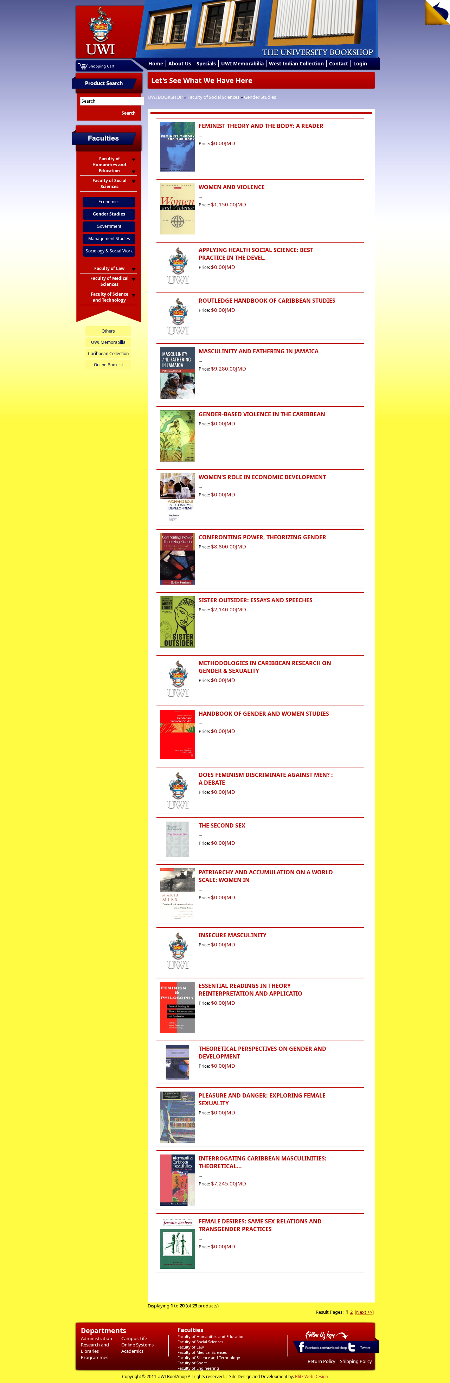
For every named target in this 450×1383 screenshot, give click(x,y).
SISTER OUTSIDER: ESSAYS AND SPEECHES (256, 600)
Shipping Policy (356, 1361)
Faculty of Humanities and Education (211, 1336)
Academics (132, 1351)
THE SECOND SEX (222, 825)
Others (108, 331)
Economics (109, 202)
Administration (96, 1338)
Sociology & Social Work (109, 251)
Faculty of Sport (192, 1362)
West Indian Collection (296, 63)
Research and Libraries (95, 1348)
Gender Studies (260, 97)
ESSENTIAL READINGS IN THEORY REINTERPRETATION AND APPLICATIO (250, 989)
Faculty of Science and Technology (209, 1357)
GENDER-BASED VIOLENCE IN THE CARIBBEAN (262, 414)
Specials (206, 63)
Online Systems (137, 1345)
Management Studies (109, 239)
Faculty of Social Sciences (213, 97)
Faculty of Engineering (198, 1368)
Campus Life (134, 1338)
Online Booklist (108, 365)
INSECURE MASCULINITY (232, 935)
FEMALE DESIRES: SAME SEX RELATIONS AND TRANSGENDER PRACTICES (260, 1225)
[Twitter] (351, 1351)
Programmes (94, 1357)
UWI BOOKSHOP (165, 97)
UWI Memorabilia (242, 63)
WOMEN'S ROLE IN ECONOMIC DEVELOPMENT (262, 477)
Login (360, 63)
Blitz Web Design (311, 1376)
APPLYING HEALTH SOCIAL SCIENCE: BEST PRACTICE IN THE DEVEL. (256, 254)
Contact (338, 63)
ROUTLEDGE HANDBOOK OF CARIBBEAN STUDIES (267, 300)
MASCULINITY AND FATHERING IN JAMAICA (259, 351)
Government (109, 226)
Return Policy (321, 1361)
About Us (179, 63)
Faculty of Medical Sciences (202, 1352)
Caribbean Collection (108, 353)
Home (155, 63)
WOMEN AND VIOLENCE (232, 187)
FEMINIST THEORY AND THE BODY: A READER (261, 126)
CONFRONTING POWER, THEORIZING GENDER (262, 537)
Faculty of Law (191, 1347)
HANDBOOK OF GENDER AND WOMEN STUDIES (264, 714)
